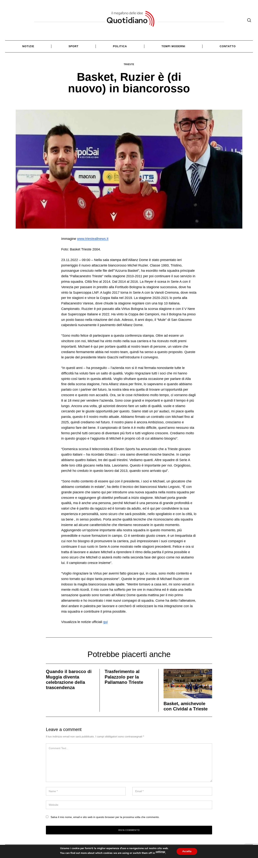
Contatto (228, 46)
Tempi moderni (173, 46)
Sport (74, 46)
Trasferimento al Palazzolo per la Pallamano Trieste (124, 677)
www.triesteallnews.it (92, 239)
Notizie (28, 46)
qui (105, 622)
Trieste (129, 64)
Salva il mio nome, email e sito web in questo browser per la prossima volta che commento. (105, 817)
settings (160, 851)
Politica (120, 46)
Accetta (187, 851)
